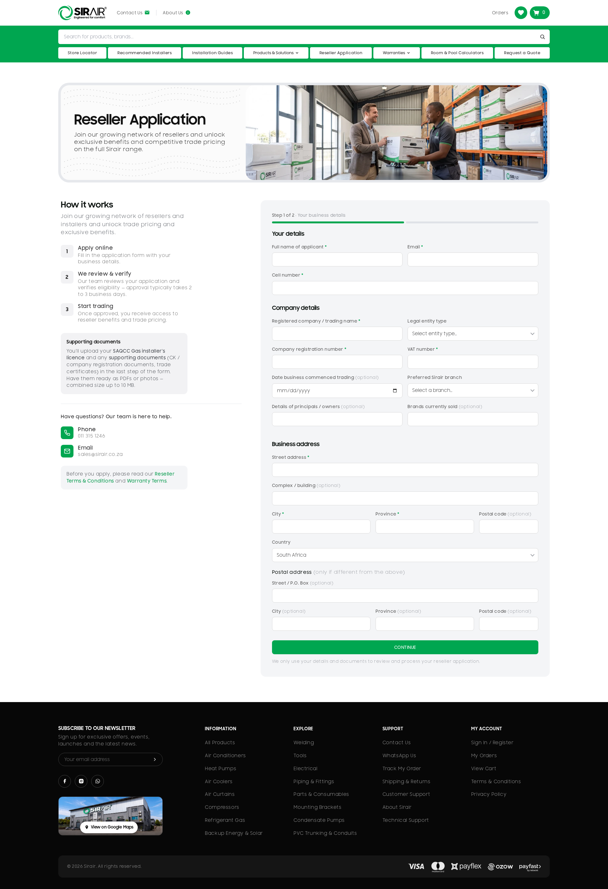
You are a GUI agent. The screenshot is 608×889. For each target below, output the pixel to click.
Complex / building (306, 485)
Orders (500, 13)
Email (415, 246)
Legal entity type (427, 320)
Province (387, 513)
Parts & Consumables (321, 794)
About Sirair (397, 807)
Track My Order (402, 768)
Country (281, 542)
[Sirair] (82, 12)
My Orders (484, 755)
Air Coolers (219, 781)
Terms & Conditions (496, 781)
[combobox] (298, 37)
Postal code (505, 513)
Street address (290, 457)
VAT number (423, 349)
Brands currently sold (445, 406)
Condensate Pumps (319, 820)
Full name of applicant (299, 246)
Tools (300, 755)
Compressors (222, 807)
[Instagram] (81, 781)
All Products (220, 742)
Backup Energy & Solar (234, 833)
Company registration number (309, 349)
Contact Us (397, 742)
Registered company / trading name (316, 320)
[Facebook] (64, 781)
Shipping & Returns (407, 781)
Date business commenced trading (325, 377)
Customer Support (406, 794)
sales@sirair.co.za (100, 454)
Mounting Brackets (317, 807)
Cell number (287, 275)
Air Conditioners (225, 755)
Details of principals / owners (318, 406)
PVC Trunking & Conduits (325, 833)
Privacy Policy (488, 794)
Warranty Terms (147, 481)
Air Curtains (220, 794)
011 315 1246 (91, 436)
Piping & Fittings (314, 781)
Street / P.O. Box (302, 582)
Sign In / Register (492, 742)
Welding (304, 742)
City (278, 513)
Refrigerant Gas (225, 820)
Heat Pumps (220, 768)
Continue (405, 647)
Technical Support (406, 820)
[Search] (544, 36)
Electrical (305, 768)
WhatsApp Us (399, 755)
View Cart (483, 768)
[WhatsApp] (97, 781)
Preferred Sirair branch (435, 377)
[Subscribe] (154, 759)
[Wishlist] (521, 12)
